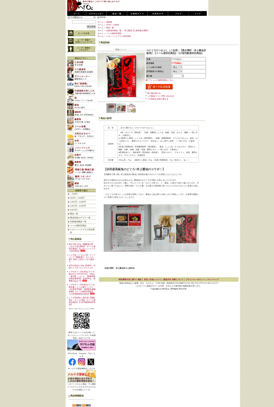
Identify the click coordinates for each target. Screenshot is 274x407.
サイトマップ (213, 279)
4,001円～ (74, 210)
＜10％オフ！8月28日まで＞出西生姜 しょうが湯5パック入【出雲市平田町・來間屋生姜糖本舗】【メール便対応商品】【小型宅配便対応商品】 (82, 289)
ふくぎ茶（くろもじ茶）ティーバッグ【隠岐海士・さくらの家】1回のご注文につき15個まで (82, 258)
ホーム (100, 22)
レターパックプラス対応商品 (82, 231)
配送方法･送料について (173, 279)
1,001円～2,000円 (78, 202)
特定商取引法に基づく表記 (130, 279)
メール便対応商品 (78, 225)
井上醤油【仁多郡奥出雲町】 (136, 30)
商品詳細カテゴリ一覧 (80, 217)
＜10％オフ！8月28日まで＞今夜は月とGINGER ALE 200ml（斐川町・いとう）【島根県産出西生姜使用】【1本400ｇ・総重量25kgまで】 (82, 276)
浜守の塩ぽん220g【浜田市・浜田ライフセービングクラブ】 (82, 266)
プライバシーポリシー (195, 279)
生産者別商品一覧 (78, 221)
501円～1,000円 (77, 198)
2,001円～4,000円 (78, 206)
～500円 (73, 194)
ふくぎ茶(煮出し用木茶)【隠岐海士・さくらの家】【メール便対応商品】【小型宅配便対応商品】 (82, 301)
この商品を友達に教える (157, 99)
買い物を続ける (154, 93)
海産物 (109, 22)
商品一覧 (74, 214)
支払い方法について (152, 279)
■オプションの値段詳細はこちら (159, 80)
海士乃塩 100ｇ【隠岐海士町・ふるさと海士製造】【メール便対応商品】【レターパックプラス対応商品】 (82, 247)
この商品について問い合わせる (160, 96)
